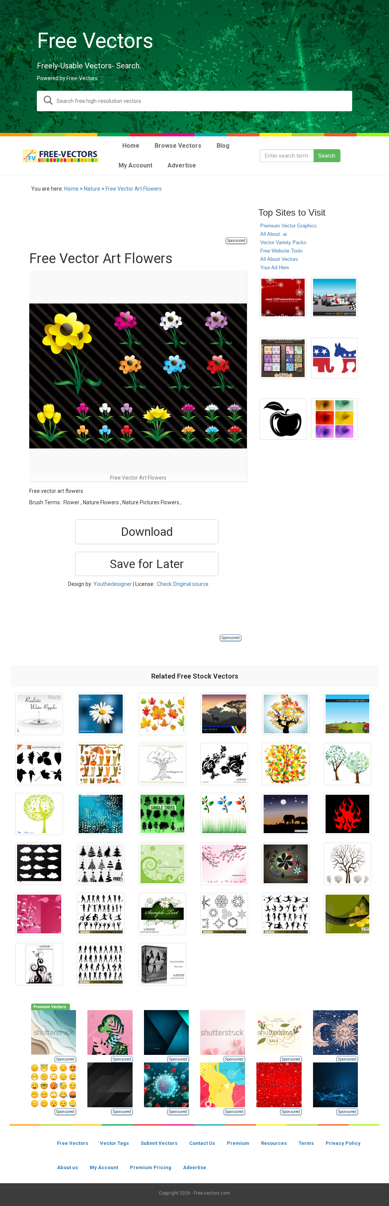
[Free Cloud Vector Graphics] (39, 864)
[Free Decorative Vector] (224, 914)
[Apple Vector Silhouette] (282, 419)
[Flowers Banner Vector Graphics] (163, 914)
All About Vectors (279, 259)
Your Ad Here (274, 267)
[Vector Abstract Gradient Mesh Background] (334, 419)
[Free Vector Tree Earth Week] (163, 764)
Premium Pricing (150, 1167)
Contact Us (202, 1143)
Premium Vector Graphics (288, 226)
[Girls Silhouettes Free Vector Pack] (163, 964)
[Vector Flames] (348, 814)
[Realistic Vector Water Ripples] (39, 714)
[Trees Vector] (163, 814)
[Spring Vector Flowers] (286, 864)
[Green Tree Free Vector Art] (348, 764)
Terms (306, 1143)
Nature (92, 189)
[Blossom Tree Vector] (224, 864)
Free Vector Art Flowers (134, 189)
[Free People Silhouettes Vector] (101, 914)
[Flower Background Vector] (101, 714)
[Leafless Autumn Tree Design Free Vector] (348, 864)
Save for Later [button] (147, 564)
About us (67, 1167)
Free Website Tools (281, 251)
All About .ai (273, 234)
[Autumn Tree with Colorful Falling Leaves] (286, 764)
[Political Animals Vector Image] (334, 358)
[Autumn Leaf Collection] (163, 714)
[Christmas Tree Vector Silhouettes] (101, 864)
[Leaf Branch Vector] (224, 814)
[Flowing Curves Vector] (348, 914)
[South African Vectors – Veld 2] (224, 714)
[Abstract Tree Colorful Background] (286, 714)
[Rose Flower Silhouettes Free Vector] (224, 764)
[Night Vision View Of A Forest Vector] (286, 814)
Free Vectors (72, 1143)
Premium (238, 1143)
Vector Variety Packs (283, 242)
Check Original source (183, 584)
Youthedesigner (112, 584)
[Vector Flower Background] (282, 298)
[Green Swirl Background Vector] (163, 864)
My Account (104, 1167)
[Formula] (334, 298)
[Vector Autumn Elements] (101, 764)
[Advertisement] (167, 219)
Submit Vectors (159, 1143)
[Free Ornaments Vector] (39, 964)
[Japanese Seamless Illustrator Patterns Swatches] (282, 358)
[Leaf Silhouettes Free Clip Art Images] (39, 764)
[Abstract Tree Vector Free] (39, 814)
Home (71, 189)
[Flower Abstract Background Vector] (101, 814)
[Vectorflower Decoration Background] (39, 914)
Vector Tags (114, 1143)
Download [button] (147, 531)
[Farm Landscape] (348, 714)
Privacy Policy (343, 1143)
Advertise (194, 1167)
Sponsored (236, 240)
